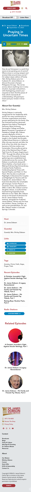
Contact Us (5, 468)
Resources (5, 448)
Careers (4, 462)
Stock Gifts (5, 464)
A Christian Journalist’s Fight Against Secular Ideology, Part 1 (15, 278)
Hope (22, 264)
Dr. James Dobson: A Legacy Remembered (15, 284)
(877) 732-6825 (16, 12)
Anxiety (7, 264)
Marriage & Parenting (9, 444)
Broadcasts (25, 26)
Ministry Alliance (7, 460)
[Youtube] (12, 428)
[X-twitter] (9, 428)
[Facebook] (3, 428)
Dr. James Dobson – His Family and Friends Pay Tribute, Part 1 (13, 296)
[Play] (4, 44)
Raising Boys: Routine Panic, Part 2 (14, 302)
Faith (17, 264)
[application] (15, 44)
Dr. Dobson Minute (8, 446)
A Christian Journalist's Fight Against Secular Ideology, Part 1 (15, 345)
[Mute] (22, 44)
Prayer (6, 266)
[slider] (13, 44)
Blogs (4, 440)
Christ (12, 264)
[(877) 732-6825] (10, 12)
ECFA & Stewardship (8, 466)
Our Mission (5, 458)
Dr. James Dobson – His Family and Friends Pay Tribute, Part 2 (13, 290)
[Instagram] (6, 428)
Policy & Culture (7, 442)
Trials (11, 266)
